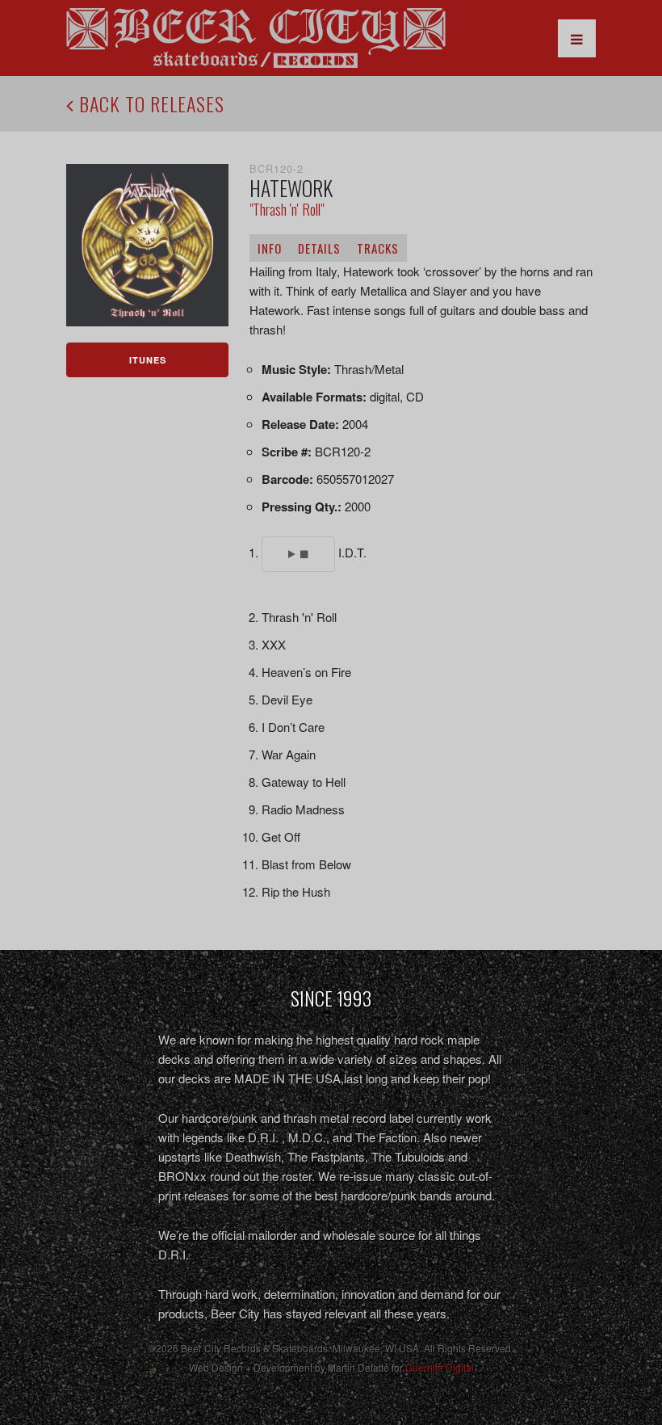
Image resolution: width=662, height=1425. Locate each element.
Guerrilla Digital (439, 1367)
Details (319, 248)
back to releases (149, 103)
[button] (298, 554)
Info (270, 248)
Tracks (378, 248)
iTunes (147, 360)
